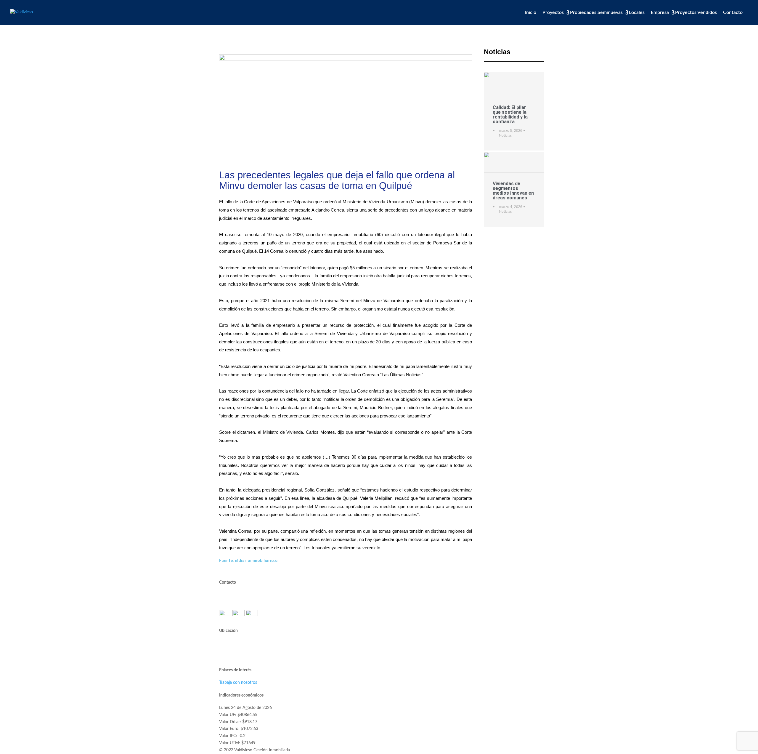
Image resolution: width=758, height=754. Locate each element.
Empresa (660, 12)
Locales (637, 12)
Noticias (505, 135)
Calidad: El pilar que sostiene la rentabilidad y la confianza (510, 114)
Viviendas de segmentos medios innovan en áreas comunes (513, 191)
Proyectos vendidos (696, 12)
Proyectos (553, 12)
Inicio (530, 12)
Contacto (733, 12)
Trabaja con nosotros (238, 683)
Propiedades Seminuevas (596, 12)
